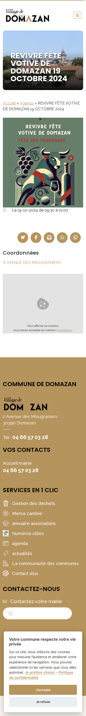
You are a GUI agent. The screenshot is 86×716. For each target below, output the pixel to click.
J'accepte (43, 690)
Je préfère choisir (40, 672)
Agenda (27, 103)
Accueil (9, 103)
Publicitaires (64, 330)
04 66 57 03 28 (30, 437)
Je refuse (43, 702)
